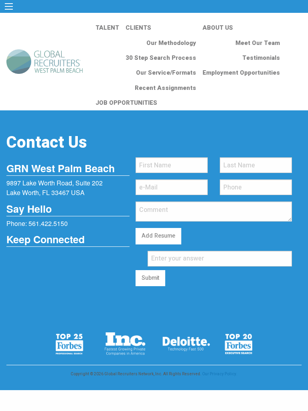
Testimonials (261, 57)
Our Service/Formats (166, 72)
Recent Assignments (165, 87)
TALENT (107, 27)
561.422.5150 (48, 223)
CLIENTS (138, 27)
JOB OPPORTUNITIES (126, 102)
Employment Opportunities (241, 72)
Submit (150, 278)
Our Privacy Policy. (219, 374)
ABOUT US (218, 27)
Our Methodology (171, 43)
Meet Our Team (257, 43)
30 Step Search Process (161, 57)
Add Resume (158, 236)
